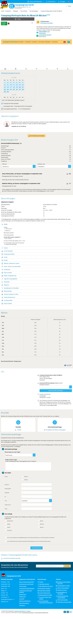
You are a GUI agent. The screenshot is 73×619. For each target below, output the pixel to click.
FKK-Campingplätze (62, 600)
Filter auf (4, 164)
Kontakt (19, 430)
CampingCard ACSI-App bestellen (25, 591)
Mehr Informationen (24, 603)
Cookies (28, 611)
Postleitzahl (7, 492)
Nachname (7, 484)
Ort (5, 496)
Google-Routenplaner (45, 394)
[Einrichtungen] (36, 68)
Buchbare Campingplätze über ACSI (63, 582)
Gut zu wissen (22, 586)
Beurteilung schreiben (47, 23)
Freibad (41, 582)
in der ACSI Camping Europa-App (11, 558)
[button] (36, 224)
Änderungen (22, 596)
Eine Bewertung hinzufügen (37, 136)
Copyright (21, 599)
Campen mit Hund (62, 590)
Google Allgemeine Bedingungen (41, 612)
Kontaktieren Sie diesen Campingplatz (56, 430)
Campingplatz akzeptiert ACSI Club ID (45, 35)
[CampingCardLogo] (4, 5)
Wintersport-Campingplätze (64, 602)
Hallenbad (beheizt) (44, 584)
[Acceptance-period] (5, 68)
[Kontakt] (68, 68)
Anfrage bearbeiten (36, 548)
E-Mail (6, 508)
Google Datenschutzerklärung (28, 612)
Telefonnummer (8, 504)
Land (6, 500)
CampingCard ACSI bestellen (26, 588)
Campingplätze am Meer (63, 585)
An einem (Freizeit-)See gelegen (45, 598)
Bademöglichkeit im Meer (45, 595)
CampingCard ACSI (14, 576)
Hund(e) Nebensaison (44, 593)
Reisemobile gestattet (44, 590)
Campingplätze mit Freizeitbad (62, 593)
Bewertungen (22, 594)
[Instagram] (68, 612)
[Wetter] (47, 68)
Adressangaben (8, 488)
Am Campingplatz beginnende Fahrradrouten (46, 601)
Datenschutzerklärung (24, 601)
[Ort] (57, 68)
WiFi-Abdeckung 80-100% (46, 586)
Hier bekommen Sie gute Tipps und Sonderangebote (14, 567)
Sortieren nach (41, 164)
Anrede (6, 476)
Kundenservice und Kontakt (26, 584)
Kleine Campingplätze (63, 588)
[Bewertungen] (26, 68)
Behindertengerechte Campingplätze (62, 596)
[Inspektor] (15, 68)
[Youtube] (71, 612)
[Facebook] (65, 612)
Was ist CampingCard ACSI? (26, 582)
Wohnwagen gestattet (44, 588)
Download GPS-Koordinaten (56, 390)
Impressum (22, 605)
